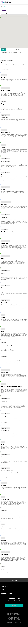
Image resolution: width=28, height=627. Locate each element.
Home (2, 6)
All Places (4, 49)
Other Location (5, 54)
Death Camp (19, 49)
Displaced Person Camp (7, 52)
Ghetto (20, 52)
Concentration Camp (11, 49)
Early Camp (15, 52)
